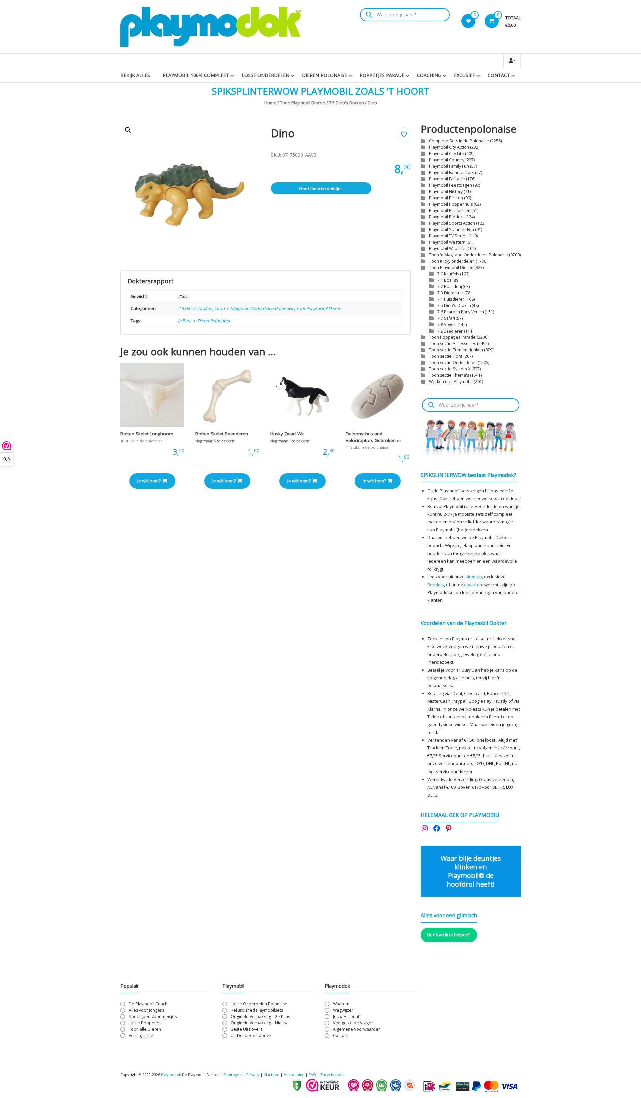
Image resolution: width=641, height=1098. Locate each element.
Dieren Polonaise (324, 75)
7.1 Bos (444, 280)
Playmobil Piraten (446, 198)
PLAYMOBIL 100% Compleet (196, 75)
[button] (128, 130)
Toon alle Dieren (145, 1029)
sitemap (474, 577)
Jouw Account (346, 1016)
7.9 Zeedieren (450, 331)
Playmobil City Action (449, 147)
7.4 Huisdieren (451, 299)
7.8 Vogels (447, 324)
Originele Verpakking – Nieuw (259, 1023)
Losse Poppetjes (145, 1023)
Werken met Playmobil (451, 381)
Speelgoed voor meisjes (153, 1016)
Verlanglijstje (141, 1035)
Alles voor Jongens (146, 1010)
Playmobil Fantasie (447, 179)
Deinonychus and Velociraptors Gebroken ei (373, 437)
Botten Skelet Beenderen (221, 434)
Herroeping (294, 1074)
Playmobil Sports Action (452, 223)
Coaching (429, 75)
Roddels (435, 585)
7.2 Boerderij (449, 286)
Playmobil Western (447, 242)
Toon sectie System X (449, 369)
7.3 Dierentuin (450, 292)
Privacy (253, 1074)
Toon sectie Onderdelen (453, 362)
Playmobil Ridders (446, 217)
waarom (475, 585)
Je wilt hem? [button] (149, 481)
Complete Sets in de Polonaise (459, 141)
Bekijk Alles (135, 75)
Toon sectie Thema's (449, 375)
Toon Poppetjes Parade (452, 337)
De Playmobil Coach (148, 1004)
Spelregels (232, 1074)
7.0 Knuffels (448, 273)
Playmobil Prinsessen (449, 210)
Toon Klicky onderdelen (452, 261)
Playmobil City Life (446, 153)
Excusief (464, 75)
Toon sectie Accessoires (452, 343)
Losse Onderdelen (265, 75)
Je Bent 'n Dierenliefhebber (204, 321)
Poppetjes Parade (382, 75)
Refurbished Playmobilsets (257, 1010)
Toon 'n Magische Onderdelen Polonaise (254, 308)
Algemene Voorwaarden (357, 1029)
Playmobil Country (446, 160)
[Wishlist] (468, 21)
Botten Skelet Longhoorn (146, 434)
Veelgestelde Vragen (353, 1023)
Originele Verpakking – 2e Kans (260, 1016)
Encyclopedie (332, 1074)
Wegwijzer (343, 1010)
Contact (499, 75)
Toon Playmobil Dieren (302, 103)
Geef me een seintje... (321, 188)
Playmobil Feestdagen (450, 185)
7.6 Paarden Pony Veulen (460, 311)
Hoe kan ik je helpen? (448, 935)
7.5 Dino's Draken (346, 103)
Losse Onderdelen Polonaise (259, 1004)
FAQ (312, 1074)
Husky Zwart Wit (287, 434)
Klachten (271, 1074)
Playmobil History (446, 191)
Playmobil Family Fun (449, 166)
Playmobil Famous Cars (451, 172)
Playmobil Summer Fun (451, 229)
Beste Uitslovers (246, 1029)
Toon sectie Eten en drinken (456, 350)
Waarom (341, 1004)
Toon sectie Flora (445, 356)
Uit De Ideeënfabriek (251, 1035)
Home (270, 103)
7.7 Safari (446, 318)
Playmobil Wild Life (447, 248)
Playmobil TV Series (448, 236)
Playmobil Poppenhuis (451, 204)
